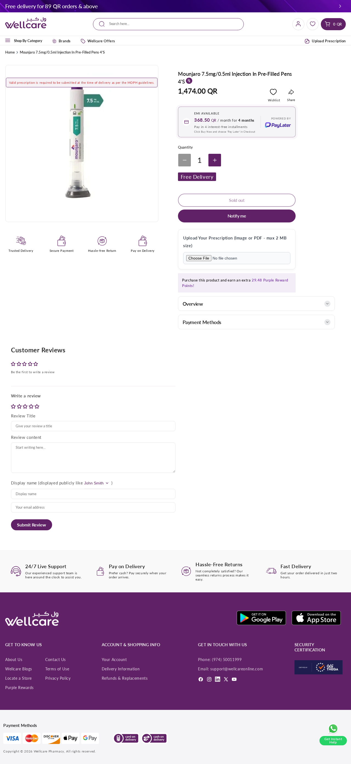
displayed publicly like (61, 482)
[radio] (14, 406)
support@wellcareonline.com (236, 669)
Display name (24, 482)
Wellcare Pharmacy (49, 751)
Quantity (185, 147)
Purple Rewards (19, 687)
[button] (340, 6)
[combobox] (168, 24)
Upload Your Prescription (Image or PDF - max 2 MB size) (235, 241)
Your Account (114, 659)
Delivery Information (121, 669)
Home (10, 52)
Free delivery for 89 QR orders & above (51, 6)
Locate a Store (18, 678)
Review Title (23, 415)
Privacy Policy (57, 678)
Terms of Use (57, 669)
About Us (13, 659)
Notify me (237, 215)
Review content (26, 437)
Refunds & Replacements (125, 678)
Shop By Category (28, 40)
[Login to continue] (273, 93)
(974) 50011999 (227, 659)
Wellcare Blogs (18, 669)
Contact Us (55, 659)
